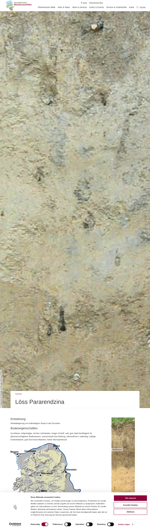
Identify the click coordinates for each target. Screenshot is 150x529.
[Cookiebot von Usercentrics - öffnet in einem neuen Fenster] (15, 524)
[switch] (67, 524)
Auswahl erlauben (130, 505)
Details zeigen (124, 524)
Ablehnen (130, 512)
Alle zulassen (130, 498)
